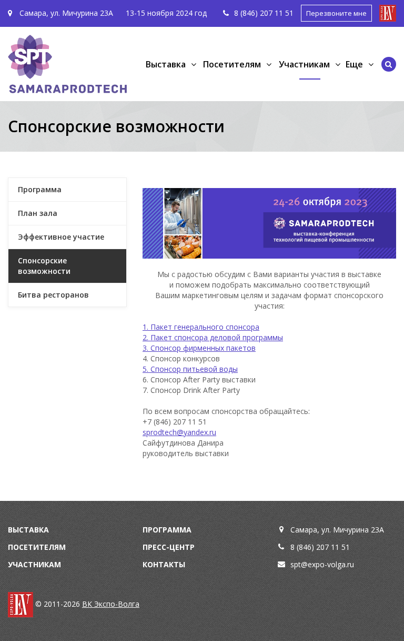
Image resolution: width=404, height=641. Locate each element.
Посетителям (37, 547)
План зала (37, 213)
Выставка (28, 530)
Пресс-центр (169, 547)
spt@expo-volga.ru (322, 564)
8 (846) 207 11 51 (320, 547)
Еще (354, 64)
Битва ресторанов (53, 295)
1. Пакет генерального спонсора (201, 327)
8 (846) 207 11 (259, 13)
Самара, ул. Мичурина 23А (65, 13)
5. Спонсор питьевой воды (190, 369)
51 (289, 13)
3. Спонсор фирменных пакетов (199, 348)
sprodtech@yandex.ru (179, 432)
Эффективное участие (61, 237)
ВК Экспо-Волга (110, 604)
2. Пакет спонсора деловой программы (213, 337)
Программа (40, 189)
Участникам (34, 564)
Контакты (164, 564)
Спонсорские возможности (44, 265)
